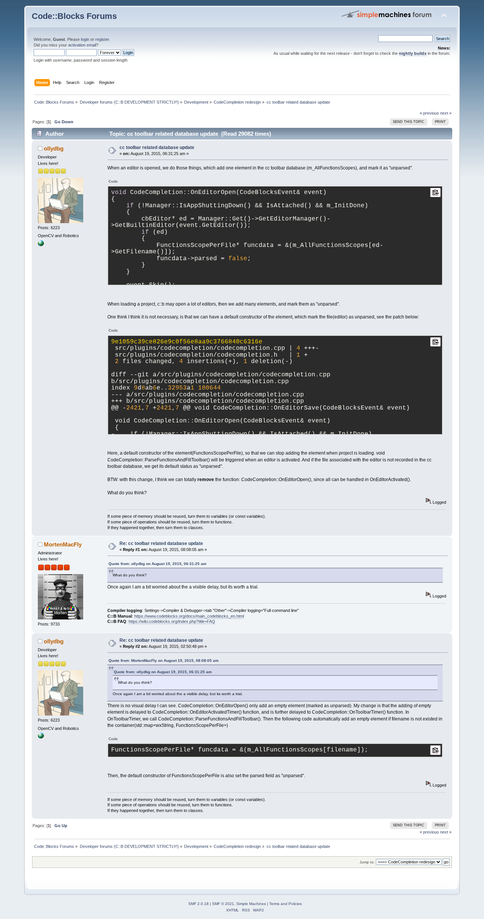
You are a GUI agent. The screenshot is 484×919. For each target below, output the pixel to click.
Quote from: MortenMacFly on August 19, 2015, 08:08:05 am (164, 660)
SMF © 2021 (223, 904)
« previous (429, 113)
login (85, 39)
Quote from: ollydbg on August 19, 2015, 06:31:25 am (157, 564)
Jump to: (367, 862)
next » (445, 113)
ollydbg (54, 148)
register (102, 39)
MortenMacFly (63, 544)
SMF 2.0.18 (198, 904)
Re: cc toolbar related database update (161, 543)
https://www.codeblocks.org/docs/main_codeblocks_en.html (189, 616)
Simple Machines (251, 904)
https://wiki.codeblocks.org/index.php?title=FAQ (172, 621)
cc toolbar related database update (156, 147)
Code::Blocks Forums (74, 16)
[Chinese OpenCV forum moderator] (41, 244)
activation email (82, 45)
